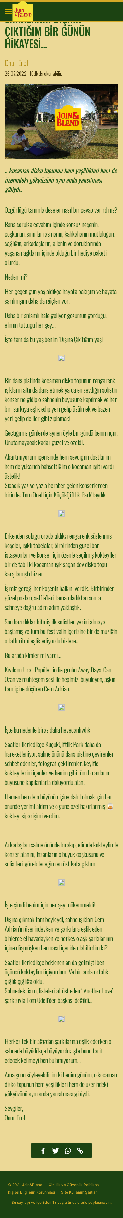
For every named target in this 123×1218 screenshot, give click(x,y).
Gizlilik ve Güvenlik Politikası (74, 1184)
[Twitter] (55, 1150)
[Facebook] (43, 1150)
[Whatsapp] (67, 1150)
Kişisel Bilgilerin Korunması (31, 1192)
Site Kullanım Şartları (79, 1192)
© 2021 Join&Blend (25, 1184)
